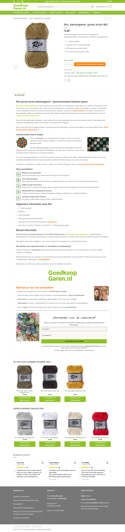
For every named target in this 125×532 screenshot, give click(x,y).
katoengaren (92, 76)
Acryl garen (56, 12)
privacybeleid (78, 350)
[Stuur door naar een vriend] (69, 80)
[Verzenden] (92, 6)
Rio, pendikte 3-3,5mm (40, 18)
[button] (104, 6)
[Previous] (13, 431)
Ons (55, 496)
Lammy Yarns (101, 76)
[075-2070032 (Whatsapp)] (23, 1)
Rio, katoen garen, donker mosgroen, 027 (25, 391)
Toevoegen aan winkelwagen (90, 64)
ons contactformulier (69, 307)
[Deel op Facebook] (65, 80)
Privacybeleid (18, 504)
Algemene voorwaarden (21, 496)
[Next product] (106, 18)
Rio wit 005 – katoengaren (50, 437)
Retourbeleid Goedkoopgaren (23, 508)
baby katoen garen (72, 76)
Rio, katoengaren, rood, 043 (100, 437)
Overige (97, 12)
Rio (106, 76)
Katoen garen (39, 12)
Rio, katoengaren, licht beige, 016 (75, 437)
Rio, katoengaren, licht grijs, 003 (25, 437)
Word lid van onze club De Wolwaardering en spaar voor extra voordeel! (27, 513)
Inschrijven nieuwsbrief (21, 518)
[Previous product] (110, 18)
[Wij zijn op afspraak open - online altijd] (18, 1)
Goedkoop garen (21, 12)
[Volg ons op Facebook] (107, 1)
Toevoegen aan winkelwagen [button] (24, 399)
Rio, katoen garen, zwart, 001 (50, 391)
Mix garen (70, 12)
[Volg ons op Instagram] (109, 1)
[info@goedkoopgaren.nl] (14, 1)
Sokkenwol (84, 12)
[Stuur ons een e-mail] (110, 1)
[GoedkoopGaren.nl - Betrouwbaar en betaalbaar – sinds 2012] (23, 6)
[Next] (111, 431)
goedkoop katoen (83, 76)
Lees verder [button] (53, 479)
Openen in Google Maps (55, 510)
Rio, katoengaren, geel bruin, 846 (75, 391)
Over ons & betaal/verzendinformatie (25, 500)
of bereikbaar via (57, 498)
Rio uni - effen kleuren (77, 73)
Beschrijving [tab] (20, 95)
